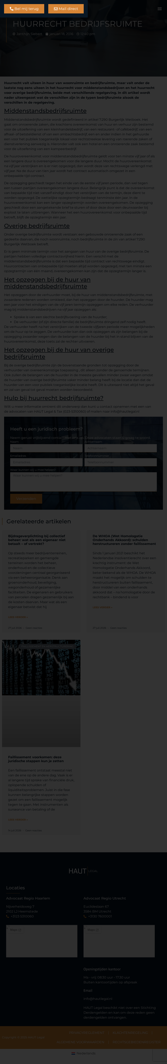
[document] (83, 532)
